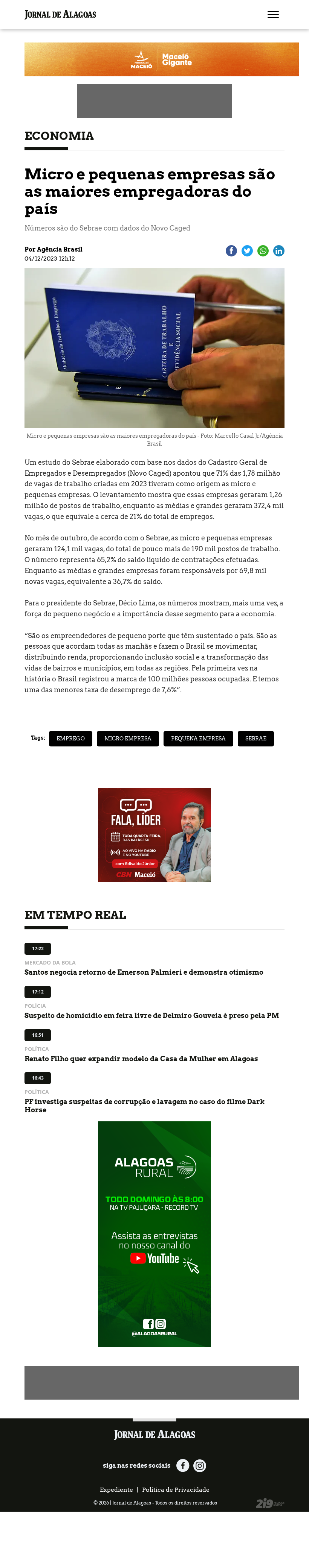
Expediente (116, 1489)
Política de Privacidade (176, 1489)
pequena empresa (198, 739)
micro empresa (127, 739)
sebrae (255, 739)
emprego (71, 739)
